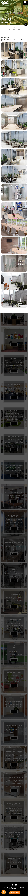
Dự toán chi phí (15, 892)
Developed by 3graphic (14, 888)
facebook (12, 884)
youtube (15, 884)
